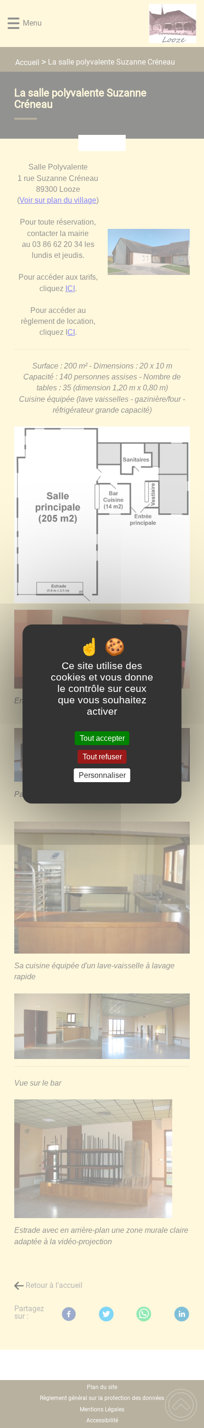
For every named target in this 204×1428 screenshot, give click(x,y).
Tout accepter (102, 738)
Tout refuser (102, 757)
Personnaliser (102, 775)
